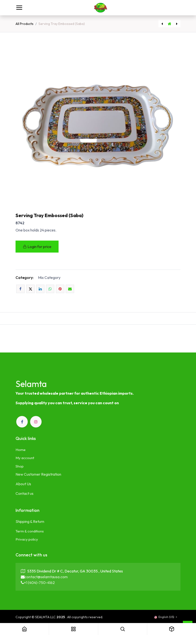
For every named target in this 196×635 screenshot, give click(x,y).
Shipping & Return (30, 521)
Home (21, 449)
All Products (24, 24)
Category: (25, 277)
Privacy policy (27, 539)
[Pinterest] (60, 289)
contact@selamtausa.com (46, 576)
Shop (20, 466)
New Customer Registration (38, 474)
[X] (30, 289)
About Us (23, 483)
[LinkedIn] (40, 289)
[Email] (70, 289)
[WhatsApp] (50, 289)
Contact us (24, 493)
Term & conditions (30, 531)
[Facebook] (20, 289)
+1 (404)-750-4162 (39, 582)
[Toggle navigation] (19, 7)
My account (25, 458)
